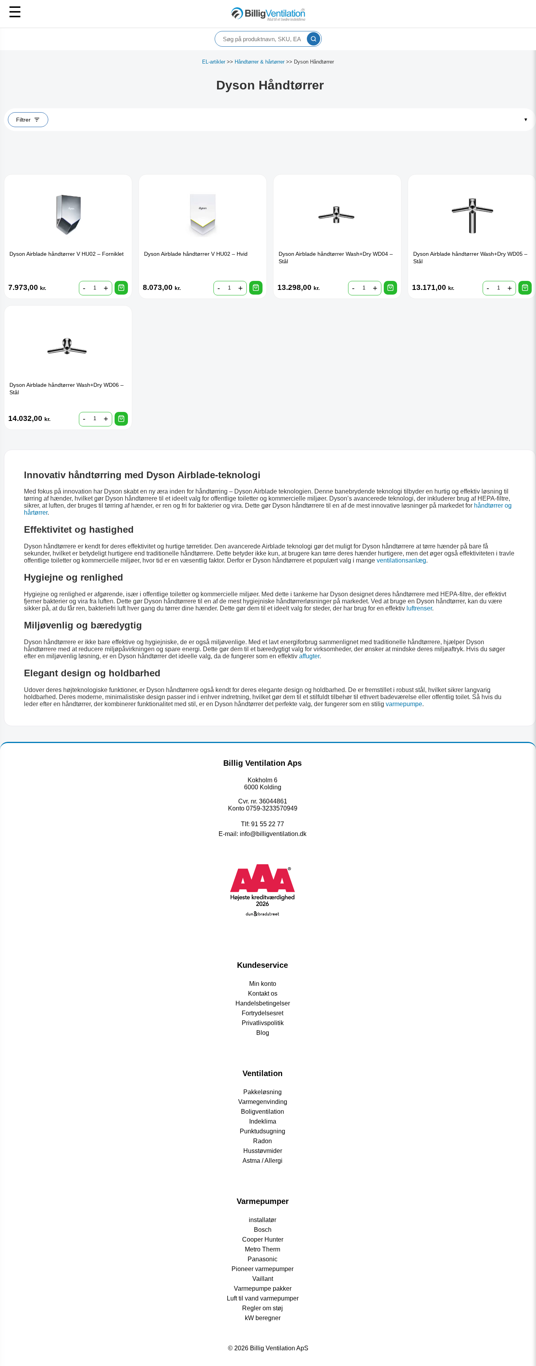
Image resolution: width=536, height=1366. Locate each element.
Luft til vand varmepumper (263, 1298)
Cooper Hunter (262, 1239)
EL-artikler (213, 62)
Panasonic (262, 1259)
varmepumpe (404, 704)
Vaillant (262, 1278)
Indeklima (262, 1121)
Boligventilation (262, 1111)
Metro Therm (262, 1249)
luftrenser (419, 608)
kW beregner (263, 1318)
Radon (262, 1141)
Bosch (263, 1229)
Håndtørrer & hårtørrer (259, 62)
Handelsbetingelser (262, 1003)
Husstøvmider (262, 1150)
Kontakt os (262, 993)
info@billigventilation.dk (273, 834)
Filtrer (23, 120)
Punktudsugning (262, 1131)
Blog (262, 1032)
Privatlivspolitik (263, 1023)
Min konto (262, 983)
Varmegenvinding (262, 1101)
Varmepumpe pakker (263, 1288)
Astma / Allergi (262, 1160)
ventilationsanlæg (401, 560)
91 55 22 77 (267, 824)
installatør (262, 1220)
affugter (309, 656)
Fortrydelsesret (262, 1013)
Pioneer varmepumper (263, 1269)
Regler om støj (262, 1308)
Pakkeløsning (262, 1092)
